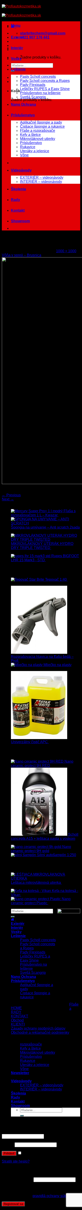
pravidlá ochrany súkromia (54, 1196)
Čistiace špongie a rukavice (42, 126)
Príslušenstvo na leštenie (40, 93)
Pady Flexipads (32, 85)
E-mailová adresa (17, 1179)
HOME (16, 1008)
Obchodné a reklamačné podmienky (40, 1032)
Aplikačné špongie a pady (41, 122)
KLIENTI (18, 1024)
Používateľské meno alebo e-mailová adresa (39, 1132)
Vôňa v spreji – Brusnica (21, 255)
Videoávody (21, 170)
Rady (15, 200)
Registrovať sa (13, 1204)
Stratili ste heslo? (16, 1161)
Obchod (17, 1020)
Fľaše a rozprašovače (37, 130)
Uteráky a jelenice (34, 151)
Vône (24, 155)
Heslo (8, 1144)
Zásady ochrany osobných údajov (38, 1028)
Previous (11, 495)
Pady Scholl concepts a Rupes (45, 81)
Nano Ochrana (23, 104)
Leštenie (18, 69)
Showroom (20, 221)
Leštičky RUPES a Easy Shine (45, 89)
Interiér (17, 48)
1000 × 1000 (66, 251)
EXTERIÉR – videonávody (41, 177)
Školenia (18, 189)
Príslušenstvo (23, 115)
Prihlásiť (9, 1153)
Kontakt (18, 210)
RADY (16, 1012)
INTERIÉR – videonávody (41, 182)
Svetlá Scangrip (33, 97)
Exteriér (17, 37)
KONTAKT (19, 1016)
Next (8, 499)
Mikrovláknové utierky (37, 139)
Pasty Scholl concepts (38, 76)
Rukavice (27, 147)
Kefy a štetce (30, 135)
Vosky (16, 59)
